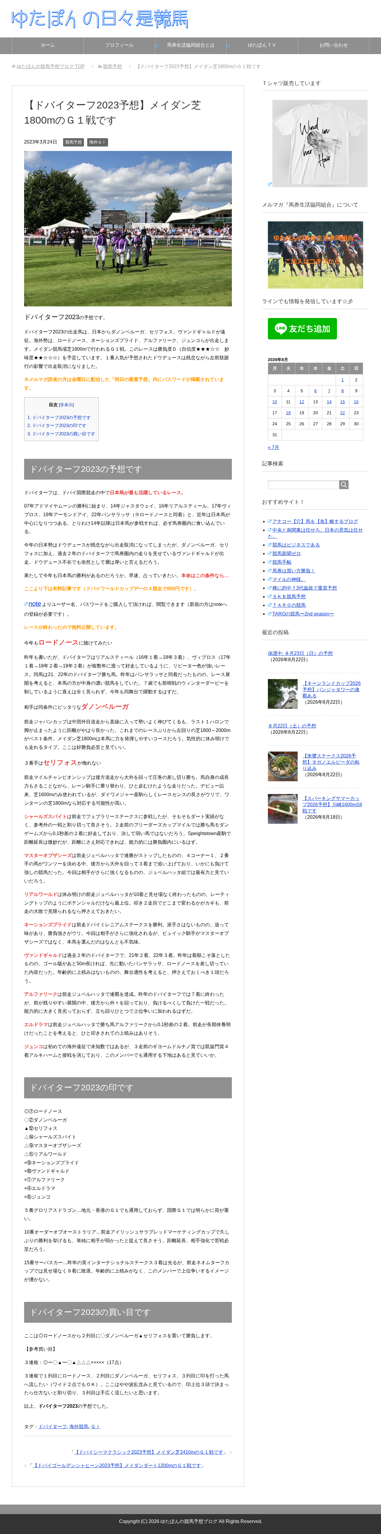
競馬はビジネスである (296, 544)
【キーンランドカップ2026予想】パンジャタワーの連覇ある (331, 689)
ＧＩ (95, 1426)
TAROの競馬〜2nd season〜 (303, 613)
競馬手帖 (281, 562)
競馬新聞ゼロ (286, 553)
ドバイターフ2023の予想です (59, 417)
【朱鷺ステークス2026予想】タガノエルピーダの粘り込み (331, 762)
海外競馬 (78, 1426)
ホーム (48, 45)
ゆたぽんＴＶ (262, 45)
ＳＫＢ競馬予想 (289, 596)
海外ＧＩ (97, 142)
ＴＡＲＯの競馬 (289, 605)
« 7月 (273, 447)
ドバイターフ (52, 1426)
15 (342, 401)
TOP (51, 66)
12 (301, 401)
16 (356, 401)
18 (288, 412)
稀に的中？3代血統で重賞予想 (304, 587)
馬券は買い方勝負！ (293, 570)
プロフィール (119, 45)
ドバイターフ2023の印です (56, 425)
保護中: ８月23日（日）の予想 (300, 653)
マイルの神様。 (289, 579)
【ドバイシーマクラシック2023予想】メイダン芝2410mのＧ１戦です (148, 1452)
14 (329, 401)
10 (274, 401)
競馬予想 (73, 142)
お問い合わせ (333, 45)
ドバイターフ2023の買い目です (61, 433)
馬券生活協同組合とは (191, 45)
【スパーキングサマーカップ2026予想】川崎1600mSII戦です (332, 804)
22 (342, 412)
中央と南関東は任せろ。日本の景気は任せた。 (315, 533)
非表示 (66, 405)
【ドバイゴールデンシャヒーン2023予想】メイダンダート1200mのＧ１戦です (117, 1465)
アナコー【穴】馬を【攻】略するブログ (315, 521)
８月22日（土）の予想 (292, 725)
